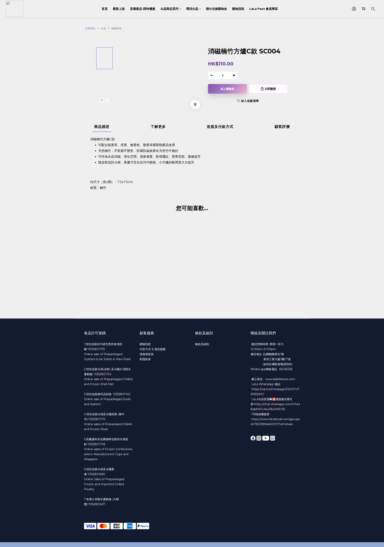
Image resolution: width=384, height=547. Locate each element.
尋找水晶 (192, 9)
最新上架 (119, 9)
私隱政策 (145, 359)
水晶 (103, 28)
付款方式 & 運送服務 (153, 349)
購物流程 (238, 9)
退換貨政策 (147, 354)
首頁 (105, 9)
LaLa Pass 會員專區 (263, 9)
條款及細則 (202, 344)
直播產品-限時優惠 (142, 9)
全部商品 (90, 28)
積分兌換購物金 (216, 9)
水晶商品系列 (169, 9)
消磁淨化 (116, 28)
